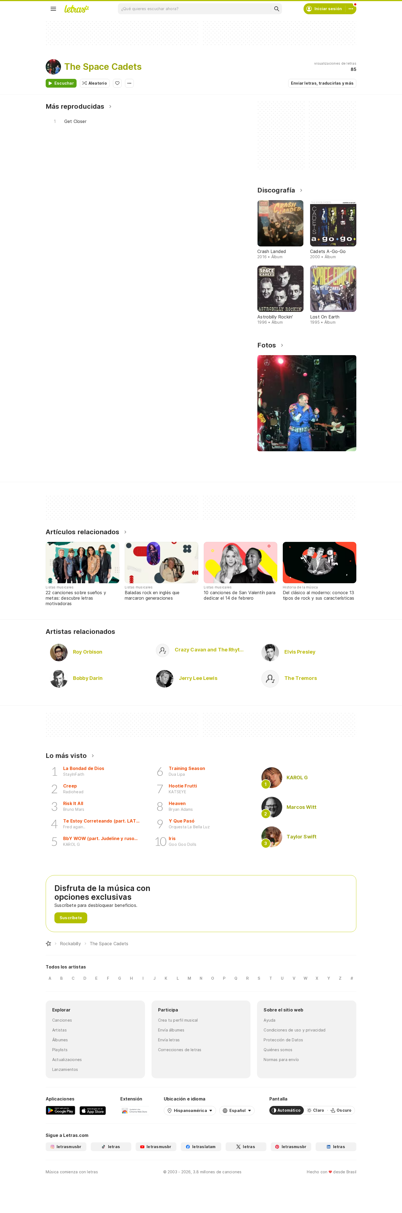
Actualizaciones (67, 1059)
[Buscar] (276, 8)
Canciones (62, 1020)
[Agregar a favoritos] (117, 83)
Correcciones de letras (180, 1049)
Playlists (60, 1049)
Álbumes (60, 1039)
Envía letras (169, 1039)
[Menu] (53, 8)
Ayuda (269, 1020)
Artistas (59, 1030)
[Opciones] (129, 83)
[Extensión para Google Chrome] (134, 1110)
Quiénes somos (278, 1049)
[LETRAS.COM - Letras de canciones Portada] (76, 8)
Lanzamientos (65, 1069)
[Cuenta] (350, 8)
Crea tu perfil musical (178, 1020)
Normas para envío (281, 1059)
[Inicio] (48, 943)
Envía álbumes (171, 1030)
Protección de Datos (283, 1039)
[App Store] (93, 1110)
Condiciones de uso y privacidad (294, 1030)
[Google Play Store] (60, 1110)
